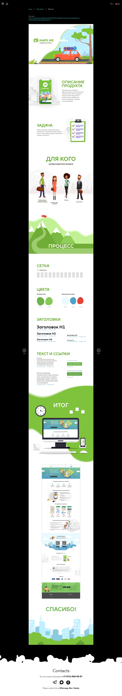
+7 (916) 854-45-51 (72, 676)
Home (30, 9)
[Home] (7, 3)
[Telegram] (55, 682)
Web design (40, 9)
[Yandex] (68, 682)
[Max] (62, 682)
